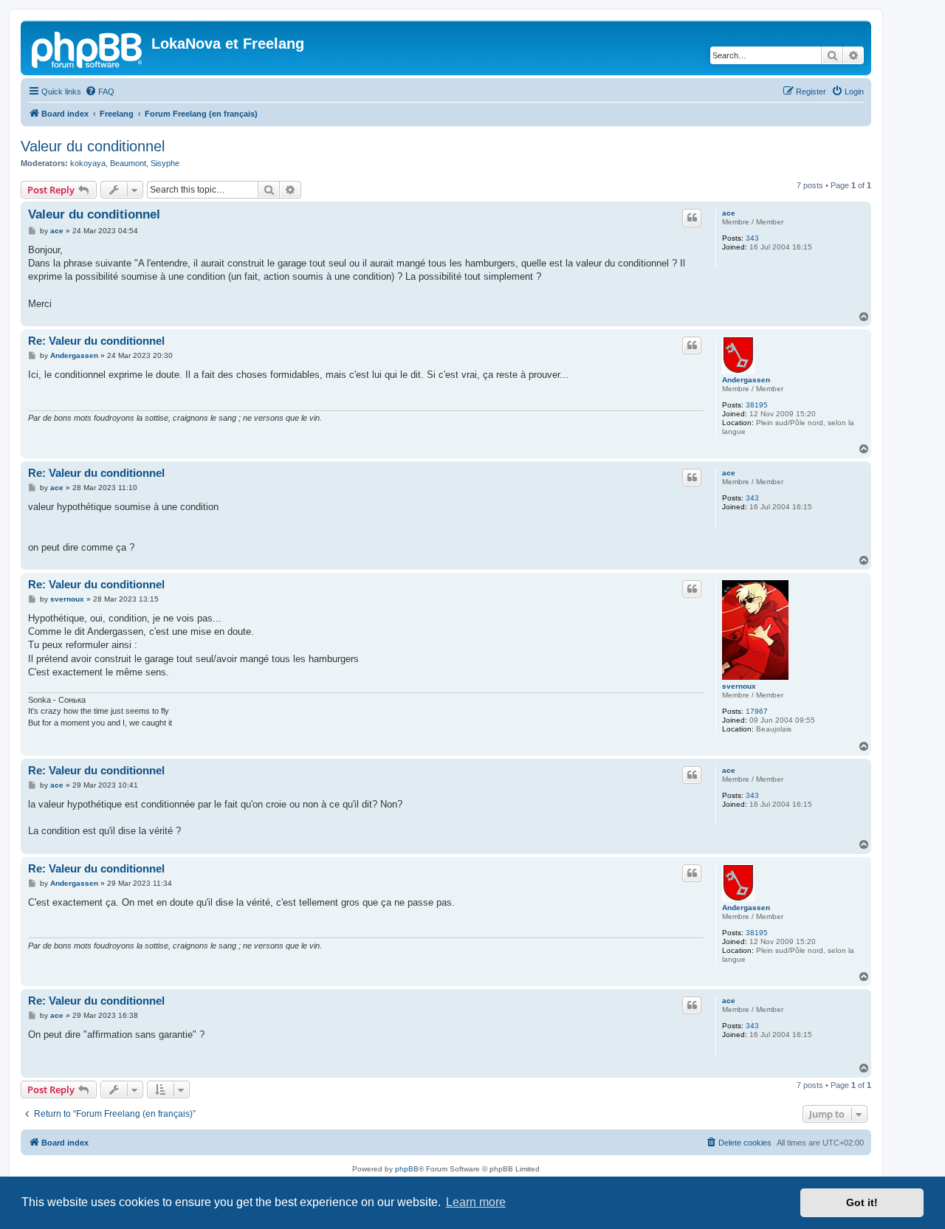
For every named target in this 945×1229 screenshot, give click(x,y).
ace (728, 213)
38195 (757, 405)
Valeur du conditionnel (93, 146)
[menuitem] (99, 91)
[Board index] (87, 48)
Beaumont (128, 163)
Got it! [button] (862, 1202)
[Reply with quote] (691, 218)
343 (752, 238)
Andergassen (746, 380)
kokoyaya (88, 163)
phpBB (407, 1169)
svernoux (739, 686)
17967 (757, 711)
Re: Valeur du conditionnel (96, 340)
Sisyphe (165, 163)
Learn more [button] (476, 1202)
